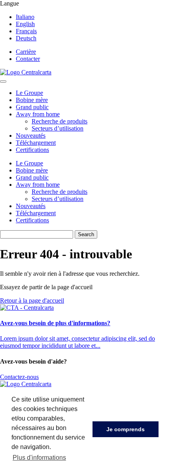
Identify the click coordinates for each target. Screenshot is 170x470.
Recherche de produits (59, 121)
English (25, 24)
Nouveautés (30, 135)
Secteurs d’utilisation (57, 128)
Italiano (25, 16)
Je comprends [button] (125, 429)
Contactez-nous (19, 376)
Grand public (32, 107)
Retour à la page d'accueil (32, 300)
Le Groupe (29, 92)
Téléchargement (36, 142)
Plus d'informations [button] (39, 457)
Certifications (32, 149)
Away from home (38, 114)
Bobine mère (32, 100)
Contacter (28, 58)
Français (26, 31)
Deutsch (26, 38)
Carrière (26, 51)
